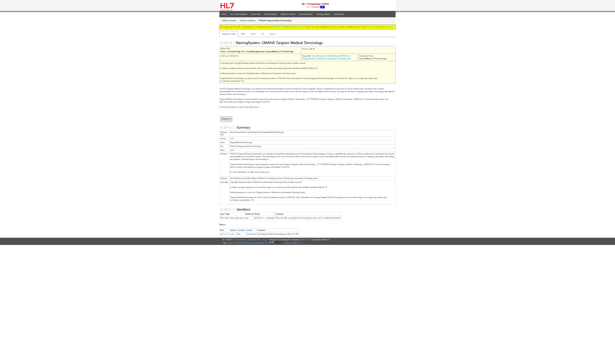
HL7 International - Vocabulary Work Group (249, 240)
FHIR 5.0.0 (304, 240)
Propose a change (291, 243)
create (232, 234)
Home (224, 14)
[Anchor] (325, 42)
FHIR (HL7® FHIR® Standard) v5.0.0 (288, 27)
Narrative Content (228, 34)
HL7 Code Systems (238, 14)
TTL (262, 34)
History (272, 34)
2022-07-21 (224, 234)
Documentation (305, 14)
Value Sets (255, 14)
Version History (258, 243)
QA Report (246, 243)
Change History (323, 14)
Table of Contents (234, 243)
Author (249, 230)
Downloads (339, 14)
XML (243, 34)
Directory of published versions (379, 27)
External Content (288, 14)
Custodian (241, 230)
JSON (253, 34)
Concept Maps (270, 14)
